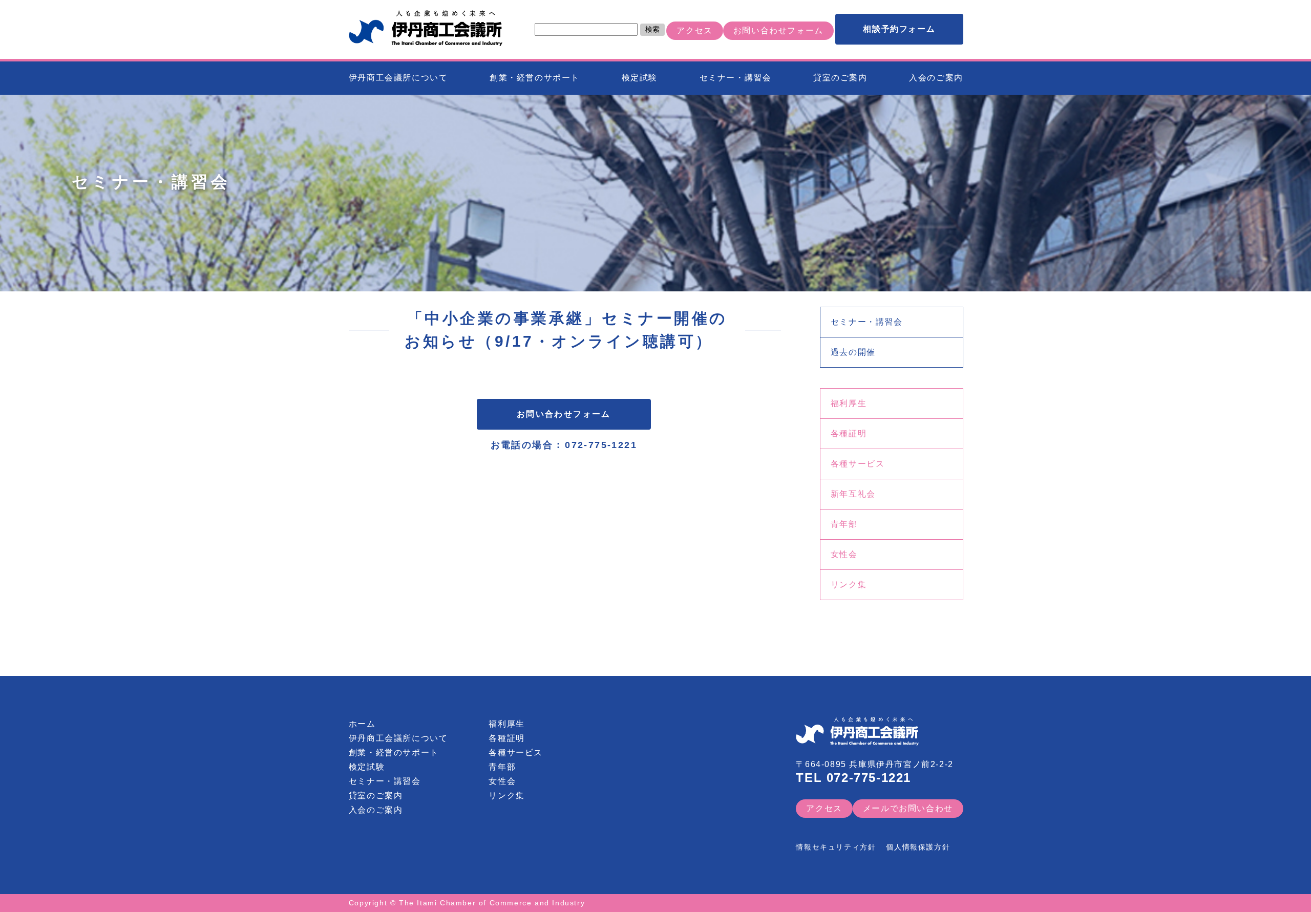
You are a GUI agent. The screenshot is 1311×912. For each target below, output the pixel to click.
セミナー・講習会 (736, 77)
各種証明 (848, 433)
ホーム (362, 723)
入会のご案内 (936, 77)
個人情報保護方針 (918, 847)
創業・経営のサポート (535, 77)
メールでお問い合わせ (908, 808)
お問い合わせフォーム (778, 30)
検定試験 (640, 77)
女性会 (844, 554)
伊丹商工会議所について (398, 77)
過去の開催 (853, 352)
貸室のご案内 (840, 77)
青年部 (844, 524)
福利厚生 (848, 403)
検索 (652, 29)
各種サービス (858, 463)
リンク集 (848, 584)
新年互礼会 (853, 494)
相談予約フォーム (899, 29)
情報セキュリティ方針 (836, 847)
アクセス (694, 30)
